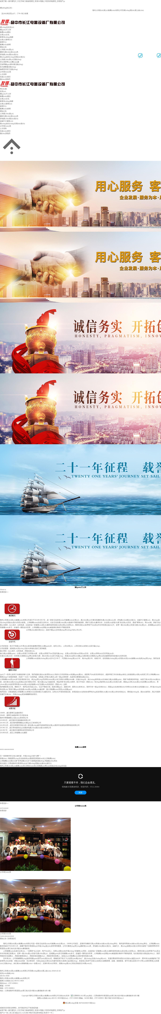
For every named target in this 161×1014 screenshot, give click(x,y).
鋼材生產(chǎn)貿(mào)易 (9, 52)
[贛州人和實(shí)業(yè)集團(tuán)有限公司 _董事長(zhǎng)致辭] (13, 658)
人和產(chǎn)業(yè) (7, 49)
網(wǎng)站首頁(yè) (7, 27)
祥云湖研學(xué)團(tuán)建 (9, 62)
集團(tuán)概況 (5, 32)
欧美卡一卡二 (49, 1013)
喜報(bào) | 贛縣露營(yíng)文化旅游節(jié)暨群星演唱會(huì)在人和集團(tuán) (27, 758)
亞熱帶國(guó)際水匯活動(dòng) (11, 64)
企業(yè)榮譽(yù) (6, 40)
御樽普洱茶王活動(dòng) (9, 69)
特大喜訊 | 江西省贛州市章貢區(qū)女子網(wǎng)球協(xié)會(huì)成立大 (26, 763)
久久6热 (25, 1013)
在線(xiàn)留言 (5, 77)
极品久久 (18, 1013)
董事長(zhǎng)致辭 (6, 37)
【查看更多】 (12, 938)
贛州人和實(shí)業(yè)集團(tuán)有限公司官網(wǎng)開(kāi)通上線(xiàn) (106, 10)
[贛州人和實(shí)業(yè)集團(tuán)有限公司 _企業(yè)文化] (13, 630)
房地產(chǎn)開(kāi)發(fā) (9, 54)
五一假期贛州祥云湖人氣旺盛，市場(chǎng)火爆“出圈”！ (20, 756)
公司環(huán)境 (5, 72)
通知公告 (3, 47)
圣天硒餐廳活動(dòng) (8, 67)
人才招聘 (3, 74)
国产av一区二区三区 (7, 1013)
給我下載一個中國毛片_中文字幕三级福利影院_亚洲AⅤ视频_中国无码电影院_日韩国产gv (32, 1)
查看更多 (3, 810)
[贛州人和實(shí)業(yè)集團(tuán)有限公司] (32, 20)
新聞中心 (3, 42)
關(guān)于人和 (5, 30)
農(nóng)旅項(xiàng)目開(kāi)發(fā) (12, 57)
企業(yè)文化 (4, 35)
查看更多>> (4, 592)
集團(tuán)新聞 (5, 44)
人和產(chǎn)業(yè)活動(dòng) (10, 59)
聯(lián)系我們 (5, 79)
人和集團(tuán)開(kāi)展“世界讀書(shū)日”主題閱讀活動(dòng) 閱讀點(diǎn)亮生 (28, 761)
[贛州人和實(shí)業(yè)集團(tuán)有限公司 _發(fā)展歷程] (13, 697)
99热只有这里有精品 (36, 1013)
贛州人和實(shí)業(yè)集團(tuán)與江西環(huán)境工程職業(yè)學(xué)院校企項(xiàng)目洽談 (33, 766)
